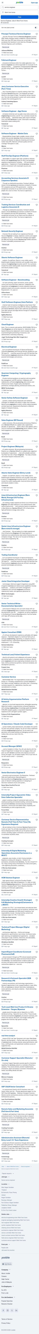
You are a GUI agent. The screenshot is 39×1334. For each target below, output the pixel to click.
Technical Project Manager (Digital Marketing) (15, 928)
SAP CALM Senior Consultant (13, 1087)
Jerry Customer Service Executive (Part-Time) (15, 88)
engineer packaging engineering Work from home (15, 1220)
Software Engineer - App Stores (14, 111)
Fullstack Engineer (8, 60)
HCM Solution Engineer (10, 878)
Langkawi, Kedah (6, 1207)
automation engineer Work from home (12, 1230)
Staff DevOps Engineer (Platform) (14, 156)
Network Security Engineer (12, 231)
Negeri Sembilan (6, 1197)
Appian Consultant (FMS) (11, 632)
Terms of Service (6, 1319)
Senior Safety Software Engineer (14, 398)
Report (35, 54)
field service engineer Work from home (12, 1238)
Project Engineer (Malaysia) (12, 446)
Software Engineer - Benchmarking (15, 280)
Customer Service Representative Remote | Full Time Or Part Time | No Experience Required (16, 822)
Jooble (13, 1330)
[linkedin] (16, 1310)
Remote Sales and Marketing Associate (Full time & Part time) (17, 1110)
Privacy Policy (5, 1323)
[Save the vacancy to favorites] (37, 34)
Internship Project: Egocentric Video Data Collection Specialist (16, 796)
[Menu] (2, 2)
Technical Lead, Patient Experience (15, 655)
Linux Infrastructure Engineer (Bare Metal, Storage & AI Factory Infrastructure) (15, 497)
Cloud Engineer (7, 324)
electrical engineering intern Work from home (14, 1217)
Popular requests (7, 1173)
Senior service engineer (8, 1180)
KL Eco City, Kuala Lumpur (8, 1210)
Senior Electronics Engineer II (13, 773)
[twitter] (12, 1310)
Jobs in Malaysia (6, 1282)
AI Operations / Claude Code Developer (17, 724)
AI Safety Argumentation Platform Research (15, 700)
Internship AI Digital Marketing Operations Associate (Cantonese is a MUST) (16, 853)
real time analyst (8, 1036)
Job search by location (8, 1250)
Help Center (5, 1279)
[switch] (36, 28)
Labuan (3, 1195)
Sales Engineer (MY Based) (12, 420)
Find (19, 17)
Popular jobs (4, 1247)
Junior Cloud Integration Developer (15, 581)
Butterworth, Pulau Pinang (9, 1192)
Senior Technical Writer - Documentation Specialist (11, 605)
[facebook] (3, 1310)
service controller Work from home (11, 1233)
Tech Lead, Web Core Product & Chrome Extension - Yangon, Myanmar (17, 1008)
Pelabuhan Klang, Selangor (9, 1205)
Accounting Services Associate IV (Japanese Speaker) (15, 179)
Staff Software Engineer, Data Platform (17, 302)
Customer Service (8, 677)
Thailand (4, 1190)
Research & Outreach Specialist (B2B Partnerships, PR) (16, 979)
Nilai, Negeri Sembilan (7, 1187)
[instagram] (7, 1310)
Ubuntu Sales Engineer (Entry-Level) (15, 473)
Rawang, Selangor (6, 1200)
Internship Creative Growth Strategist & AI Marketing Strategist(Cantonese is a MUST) (17, 902)
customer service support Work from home (13, 1240)
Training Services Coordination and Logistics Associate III (15, 206)
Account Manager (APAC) (11, 746)
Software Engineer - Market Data (14, 133)
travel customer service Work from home (13, 1235)
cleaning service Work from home (10, 1227)
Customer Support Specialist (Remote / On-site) (17, 1059)
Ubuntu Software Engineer (12, 257)
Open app (34, 3)
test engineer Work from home (10, 1222)
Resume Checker (6, 1304)
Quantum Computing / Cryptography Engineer (16, 374)
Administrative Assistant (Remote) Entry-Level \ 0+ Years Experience (15, 1139)
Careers (4, 1276)
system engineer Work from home (11, 1225)
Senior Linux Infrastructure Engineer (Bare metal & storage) (16, 527)
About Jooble (5, 1273)
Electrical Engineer (9, 347)
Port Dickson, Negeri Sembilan (10, 1202)
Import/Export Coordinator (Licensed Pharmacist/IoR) (16, 953)
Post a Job (4, 1293)
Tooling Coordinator (9, 555)
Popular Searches (7, 1301)
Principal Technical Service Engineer (16, 34)
